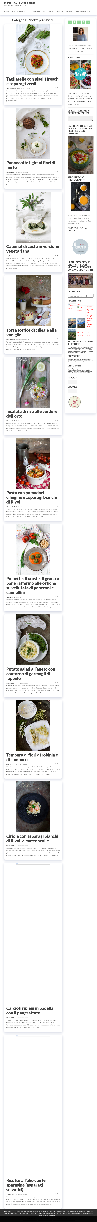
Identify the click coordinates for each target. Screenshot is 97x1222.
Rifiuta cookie (45, 1218)
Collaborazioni (83, 11)
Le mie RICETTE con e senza (19, 2)
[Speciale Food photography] (80, 196)
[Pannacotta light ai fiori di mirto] (33, 133)
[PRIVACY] (72, 382)
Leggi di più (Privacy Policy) (63, 1218)
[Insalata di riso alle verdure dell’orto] (33, 382)
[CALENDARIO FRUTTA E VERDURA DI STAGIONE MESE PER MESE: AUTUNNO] (80, 155)
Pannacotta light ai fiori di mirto (30, 165)
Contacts (59, 11)
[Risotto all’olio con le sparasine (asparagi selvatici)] (33, 1105)
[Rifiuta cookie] (95, 1215)
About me (47, 11)
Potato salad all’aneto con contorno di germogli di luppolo (30, 673)
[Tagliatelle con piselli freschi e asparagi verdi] (33, 50)
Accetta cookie (30, 1218)
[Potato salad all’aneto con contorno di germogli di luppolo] (33, 639)
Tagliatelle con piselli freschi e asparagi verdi (32, 81)
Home (6, 11)
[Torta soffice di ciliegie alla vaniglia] (33, 301)
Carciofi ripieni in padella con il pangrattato (29, 1010)
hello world (80, 304)
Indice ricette (17, 11)
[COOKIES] (72, 391)
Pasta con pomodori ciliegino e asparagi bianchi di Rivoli (31, 497)
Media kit (69, 11)
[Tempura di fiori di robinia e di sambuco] (33, 725)
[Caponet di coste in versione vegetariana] (33, 217)
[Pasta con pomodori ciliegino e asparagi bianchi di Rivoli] (33, 463)
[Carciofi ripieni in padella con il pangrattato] (33, 933)
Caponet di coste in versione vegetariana (32, 249)
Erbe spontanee (33, 11)
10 (55, 506)
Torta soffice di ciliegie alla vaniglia (31, 332)
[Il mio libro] (80, 74)
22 (55, 339)
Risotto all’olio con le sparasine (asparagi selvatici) (25, 1185)
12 (55, 763)
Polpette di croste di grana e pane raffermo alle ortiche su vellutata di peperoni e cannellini (32, 585)
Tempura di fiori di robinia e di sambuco (32, 757)
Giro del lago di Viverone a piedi (90, 311)
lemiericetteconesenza (24, 88)
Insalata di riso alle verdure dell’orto (31, 413)
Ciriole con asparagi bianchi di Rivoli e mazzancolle (32, 838)
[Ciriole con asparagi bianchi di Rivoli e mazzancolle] (33, 807)
